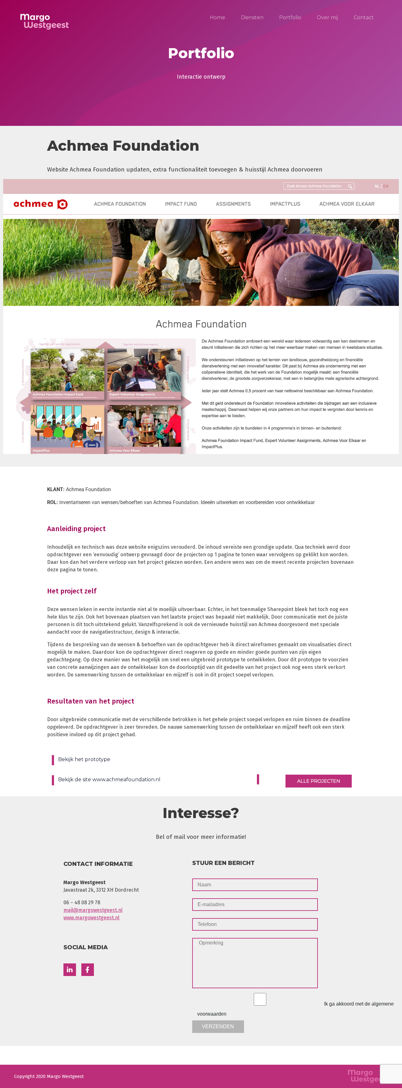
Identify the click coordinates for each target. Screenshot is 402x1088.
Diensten (252, 17)
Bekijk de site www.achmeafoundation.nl (109, 779)
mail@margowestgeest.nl (92, 910)
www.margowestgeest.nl (91, 918)
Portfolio (290, 17)
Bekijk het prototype (84, 759)
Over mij (327, 17)
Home (217, 17)
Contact (364, 17)
